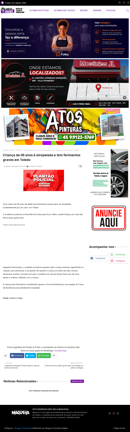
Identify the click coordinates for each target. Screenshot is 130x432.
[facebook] (119, 2)
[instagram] (124, 2)
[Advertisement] (44, 244)
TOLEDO (18, 150)
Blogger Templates (23, 428)
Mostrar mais (77, 381)
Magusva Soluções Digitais (56, 428)
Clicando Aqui (60, 351)
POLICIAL (111, 10)
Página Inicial (119, 428)
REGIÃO (84, 10)
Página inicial (8, 150)
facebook (100, 258)
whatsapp (120, 254)
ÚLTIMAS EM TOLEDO (64, 10)
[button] (127, 10)
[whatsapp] (128, 2)
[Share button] (53, 355)
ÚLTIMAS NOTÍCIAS (39, 10)
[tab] (39, 10)
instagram (120, 261)
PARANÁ (97, 10)
